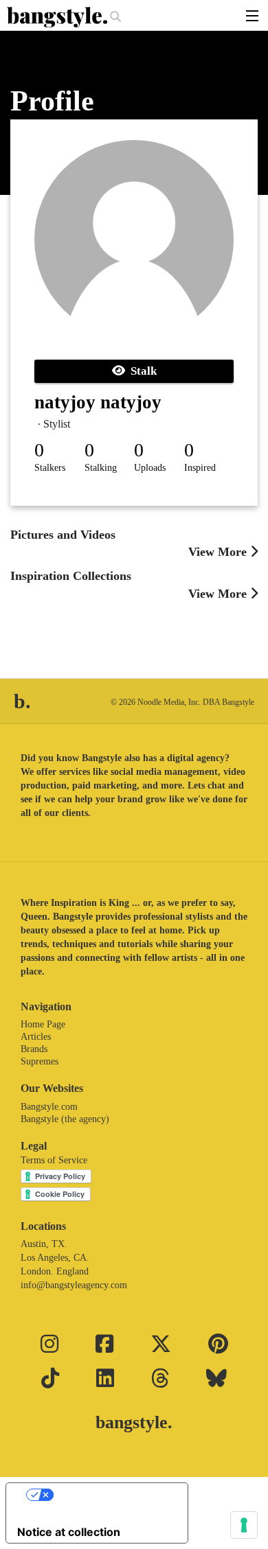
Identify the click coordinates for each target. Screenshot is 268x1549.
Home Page (43, 1024)
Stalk (141, 370)
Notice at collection (68, 1532)
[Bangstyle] (58, 17)
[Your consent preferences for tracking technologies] (244, 1525)
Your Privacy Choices (111, 1495)
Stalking (101, 468)
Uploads (150, 468)
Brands (34, 1049)
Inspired (200, 468)
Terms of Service (54, 1160)
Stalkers (49, 468)
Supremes (39, 1061)
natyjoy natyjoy (97, 402)
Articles (36, 1037)
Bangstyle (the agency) (65, 1119)
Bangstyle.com (49, 1107)
